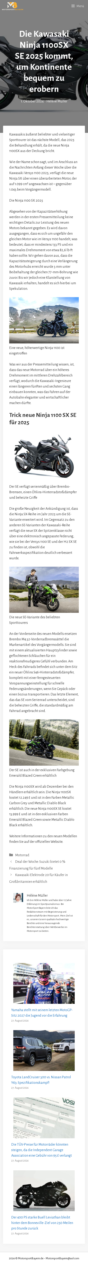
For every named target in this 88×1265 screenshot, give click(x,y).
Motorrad (22, 855)
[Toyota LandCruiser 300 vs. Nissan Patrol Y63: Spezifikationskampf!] (44, 1068)
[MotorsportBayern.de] (12, 6)
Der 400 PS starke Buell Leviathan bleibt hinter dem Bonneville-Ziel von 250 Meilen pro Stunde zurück (42, 1223)
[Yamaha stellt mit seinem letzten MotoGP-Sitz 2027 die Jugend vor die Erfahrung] (44, 1001)
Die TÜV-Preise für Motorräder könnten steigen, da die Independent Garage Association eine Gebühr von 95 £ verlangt (41, 1150)
